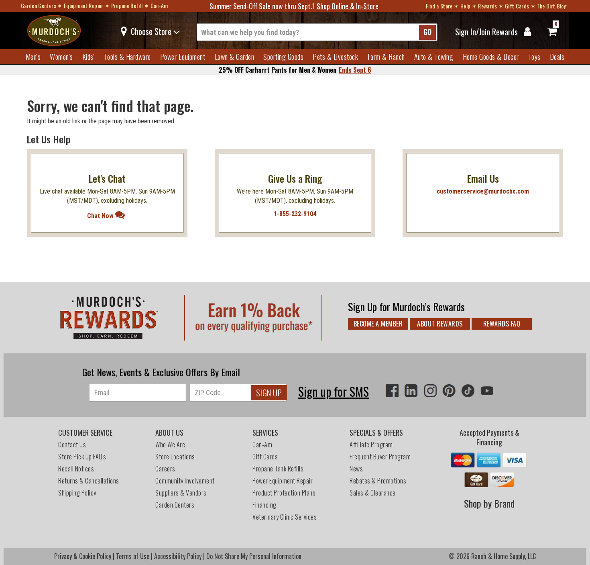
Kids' (88, 56)
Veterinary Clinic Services (284, 517)
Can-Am (159, 5)
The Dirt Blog (552, 6)
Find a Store (439, 6)
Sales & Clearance (373, 493)
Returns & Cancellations (88, 480)
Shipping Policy (77, 493)
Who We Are (170, 444)
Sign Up (269, 392)
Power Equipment (182, 56)
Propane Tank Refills (277, 468)
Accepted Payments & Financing (489, 437)
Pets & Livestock (335, 56)
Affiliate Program (371, 444)
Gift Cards (517, 6)
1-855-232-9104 (295, 214)
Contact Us (72, 444)
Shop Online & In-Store (347, 6)
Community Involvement (185, 480)
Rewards (487, 6)
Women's (61, 56)
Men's (33, 56)
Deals (557, 56)
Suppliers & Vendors (181, 493)
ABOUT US (169, 432)
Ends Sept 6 (355, 70)
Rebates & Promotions (379, 480)
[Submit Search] (427, 32)
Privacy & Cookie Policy (82, 556)
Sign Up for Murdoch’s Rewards (406, 306)
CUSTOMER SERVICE (85, 432)
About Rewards (440, 323)
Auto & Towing (434, 56)
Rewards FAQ (502, 323)
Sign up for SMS (333, 391)
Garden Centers (38, 5)
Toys (534, 56)
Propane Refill (127, 5)
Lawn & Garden (234, 56)
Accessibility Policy (177, 556)
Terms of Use (132, 556)
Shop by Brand (489, 503)
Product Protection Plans (283, 493)
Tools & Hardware (127, 56)
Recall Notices (76, 468)
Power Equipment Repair (282, 480)
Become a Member (378, 323)
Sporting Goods (283, 56)
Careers (165, 468)
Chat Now (101, 216)
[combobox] (317, 32)
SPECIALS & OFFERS (376, 432)
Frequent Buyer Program (380, 456)
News (356, 468)
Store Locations (175, 456)
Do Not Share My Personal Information (253, 556)
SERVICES (265, 432)
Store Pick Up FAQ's (82, 456)
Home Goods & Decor (491, 56)
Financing (264, 505)
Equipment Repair (84, 5)
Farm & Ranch (386, 56)
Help (465, 6)
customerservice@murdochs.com (483, 191)
